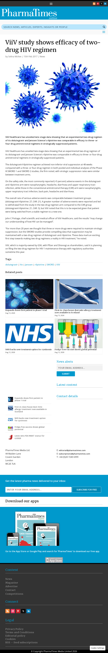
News (42, 56)
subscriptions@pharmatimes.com (74, 454)
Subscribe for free (87, 489)
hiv (21, 264)
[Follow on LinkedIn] (105, 3)
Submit (66, 373)
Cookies (10, 639)
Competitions (14, 593)
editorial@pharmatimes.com (72, 450)
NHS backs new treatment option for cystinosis (28, 349)
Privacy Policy (14, 629)
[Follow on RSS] (94, 3)
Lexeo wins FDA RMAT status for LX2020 (29, 437)
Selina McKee (14, 56)
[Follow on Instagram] (13, 611)
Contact (10, 590)
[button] (97, 648)
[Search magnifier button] (104, 27)
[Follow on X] (101, 3)
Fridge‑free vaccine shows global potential (76, 349)
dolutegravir (11, 264)
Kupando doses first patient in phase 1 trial (26, 310)
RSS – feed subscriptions (21, 642)
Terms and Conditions (19, 632)
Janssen (29, 264)
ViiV (58, 264)
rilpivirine (39, 264)
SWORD (50, 264)
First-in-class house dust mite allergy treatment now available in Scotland (78, 311)
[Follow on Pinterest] (98, 3)
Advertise (11, 586)
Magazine (11, 582)
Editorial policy (15, 635)
